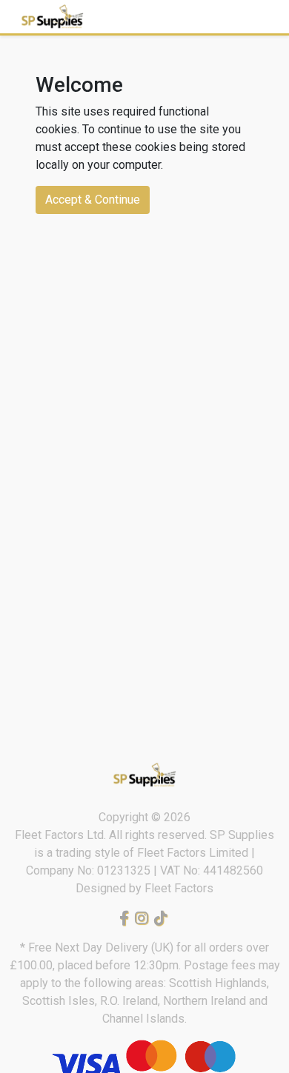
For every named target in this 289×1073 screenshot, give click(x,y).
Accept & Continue (92, 200)
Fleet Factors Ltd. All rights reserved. (112, 835)
